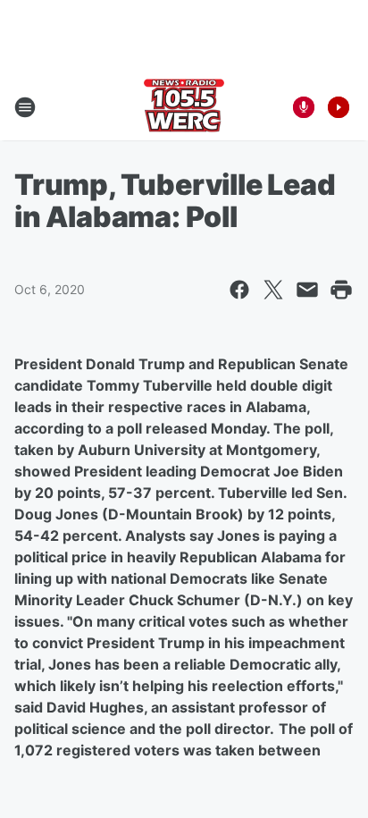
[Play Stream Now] (338, 107)
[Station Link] (184, 107)
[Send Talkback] (303, 107)
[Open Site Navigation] (25, 107)
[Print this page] (341, 289)
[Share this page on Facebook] (239, 289)
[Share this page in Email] (307, 289)
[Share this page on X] (273, 289)
